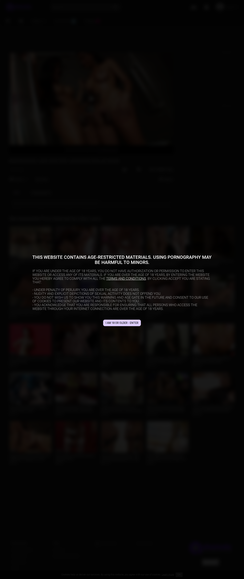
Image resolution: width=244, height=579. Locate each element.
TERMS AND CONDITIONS (126, 279)
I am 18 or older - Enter (122, 322)
